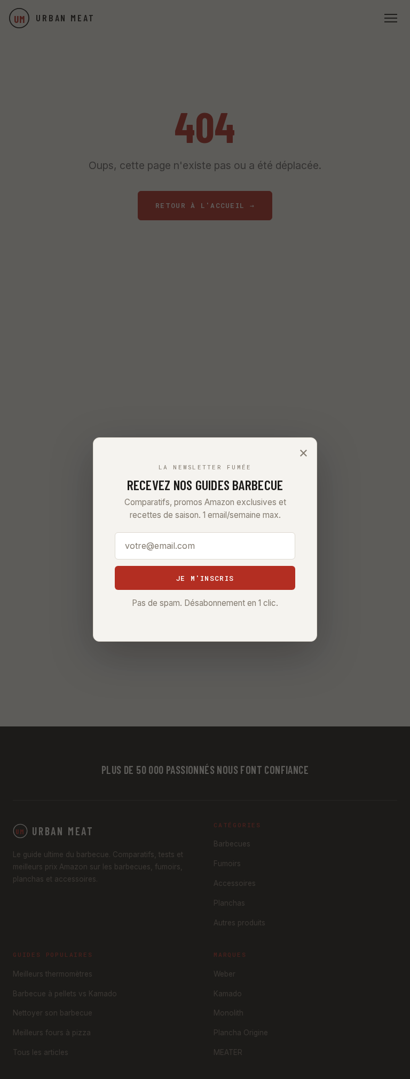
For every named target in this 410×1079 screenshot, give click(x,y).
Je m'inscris (205, 578)
